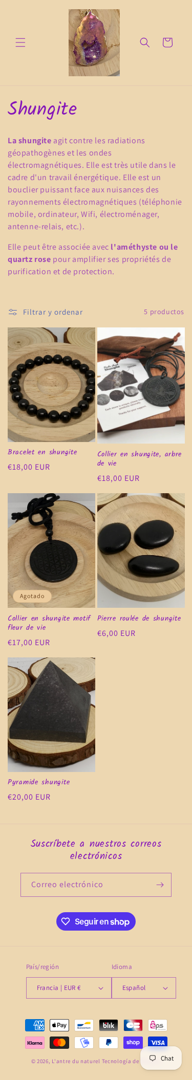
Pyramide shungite (39, 782)
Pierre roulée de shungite (139, 619)
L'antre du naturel (76, 1061)
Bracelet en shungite (42, 452)
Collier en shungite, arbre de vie (139, 459)
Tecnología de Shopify (131, 1061)
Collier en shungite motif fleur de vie (49, 623)
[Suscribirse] (159, 885)
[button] (20, 42)
